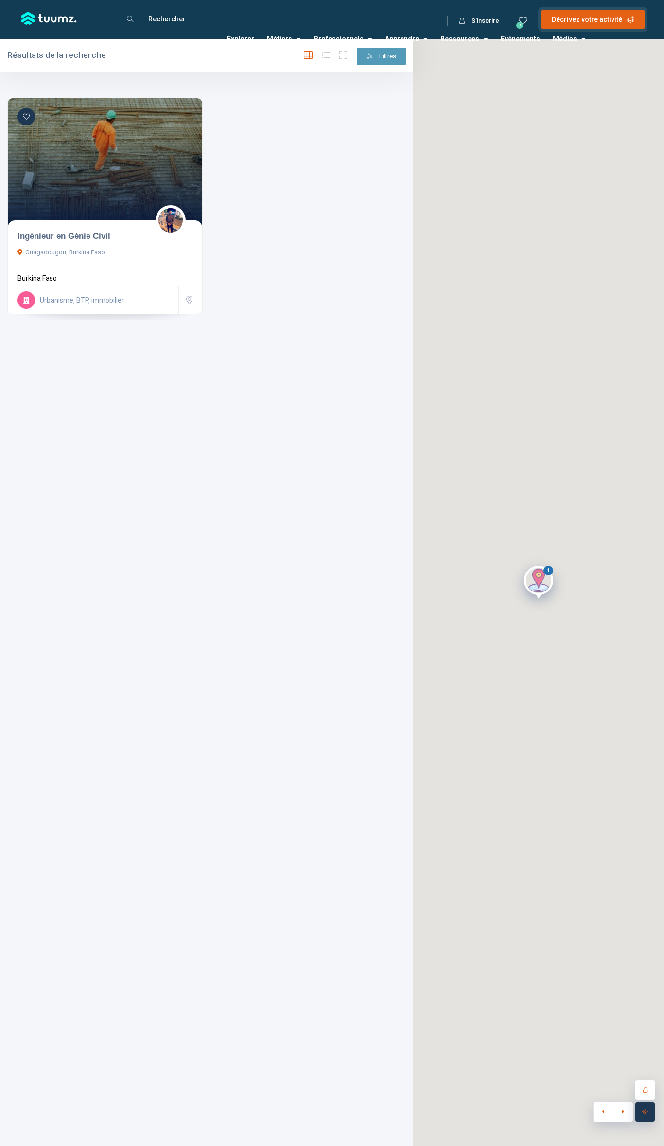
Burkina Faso (37, 278)
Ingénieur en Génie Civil (63, 236)
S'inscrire (485, 20)
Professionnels (339, 39)
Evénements (520, 39)
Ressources (459, 39)
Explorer (240, 39)
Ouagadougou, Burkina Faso (65, 252)
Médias (565, 39)
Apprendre (402, 39)
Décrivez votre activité (587, 19)
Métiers (279, 39)
